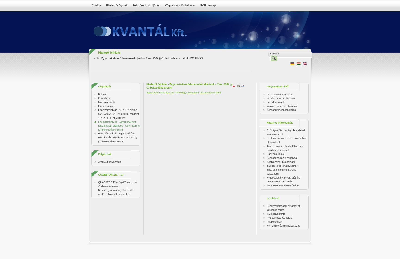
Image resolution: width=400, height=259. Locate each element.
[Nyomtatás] (238, 85)
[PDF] (234, 85)
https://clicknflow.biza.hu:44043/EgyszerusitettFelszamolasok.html (184, 92)
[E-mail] (242, 85)
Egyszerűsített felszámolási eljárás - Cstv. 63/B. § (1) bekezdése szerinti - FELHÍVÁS (152, 58)
